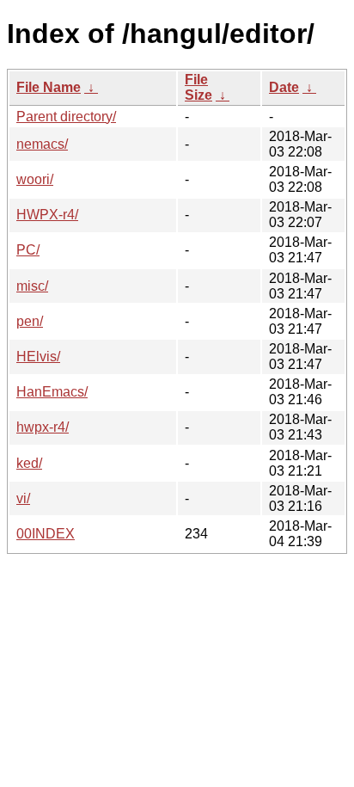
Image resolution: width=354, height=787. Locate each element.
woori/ (34, 179)
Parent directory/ (66, 116)
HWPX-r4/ (47, 214)
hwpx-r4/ (42, 427)
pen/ (29, 321)
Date (284, 87)
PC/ (28, 250)
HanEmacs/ (52, 391)
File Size (198, 87)
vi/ (23, 498)
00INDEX (45, 533)
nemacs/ (42, 144)
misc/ (32, 286)
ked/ (29, 463)
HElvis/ (38, 356)
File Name (48, 87)
